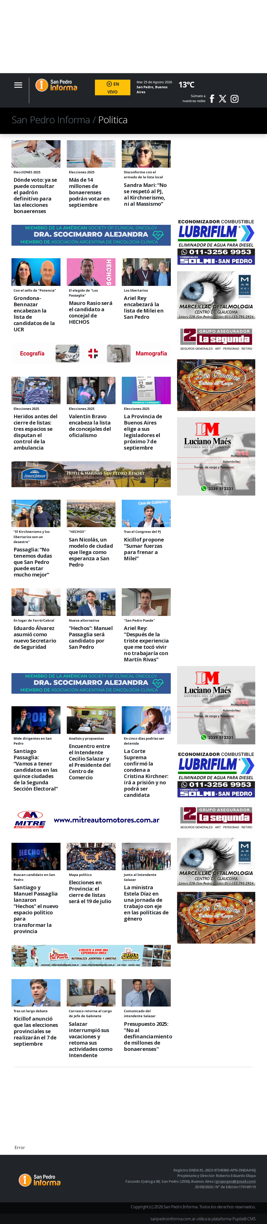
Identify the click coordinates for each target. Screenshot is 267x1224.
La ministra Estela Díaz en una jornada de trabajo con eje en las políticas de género (146, 903)
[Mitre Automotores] (91, 819)
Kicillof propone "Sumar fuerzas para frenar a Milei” (144, 549)
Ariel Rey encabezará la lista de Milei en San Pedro (143, 307)
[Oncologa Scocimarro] (91, 235)
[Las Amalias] (216, 384)
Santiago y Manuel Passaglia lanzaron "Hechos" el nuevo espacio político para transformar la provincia (36, 909)
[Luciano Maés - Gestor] (216, 456)
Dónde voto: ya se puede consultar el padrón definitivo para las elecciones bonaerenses (35, 195)
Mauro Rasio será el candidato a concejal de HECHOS (90, 312)
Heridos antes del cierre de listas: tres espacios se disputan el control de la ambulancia (35, 432)
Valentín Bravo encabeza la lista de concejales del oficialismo (90, 425)
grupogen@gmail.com (235, 1181)
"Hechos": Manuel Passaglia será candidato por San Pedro (91, 637)
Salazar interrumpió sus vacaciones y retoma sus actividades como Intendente (90, 1039)
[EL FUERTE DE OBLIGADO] (91, 955)
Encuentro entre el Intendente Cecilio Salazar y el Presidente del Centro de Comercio (90, 762)
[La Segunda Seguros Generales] (216, 339)
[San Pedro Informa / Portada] (56, 85)
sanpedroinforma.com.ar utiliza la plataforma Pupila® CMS (203, 1219)
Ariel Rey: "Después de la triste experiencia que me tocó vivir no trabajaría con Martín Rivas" (146, 644)
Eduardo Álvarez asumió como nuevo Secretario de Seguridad (35, 637)
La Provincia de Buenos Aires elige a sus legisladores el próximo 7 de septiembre (143, 432)
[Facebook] (214, 99)
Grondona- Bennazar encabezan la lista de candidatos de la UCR (34, 314)
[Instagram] (234, 99)
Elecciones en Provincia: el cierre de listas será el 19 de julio (90, 891)
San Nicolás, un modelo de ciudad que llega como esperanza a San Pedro (91, 552)
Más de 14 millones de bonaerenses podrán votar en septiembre (89, 192)
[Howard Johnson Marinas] (91, 474)
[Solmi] (216, 241)
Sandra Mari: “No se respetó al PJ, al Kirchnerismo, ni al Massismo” (145, 194)
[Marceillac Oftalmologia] (216, 295)
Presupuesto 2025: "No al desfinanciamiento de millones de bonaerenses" (146, 1036)
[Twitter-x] (222, 99)
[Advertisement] (133, 36)
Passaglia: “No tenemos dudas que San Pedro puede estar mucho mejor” (33, 562)
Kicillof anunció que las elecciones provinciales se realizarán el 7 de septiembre (36, 1031)
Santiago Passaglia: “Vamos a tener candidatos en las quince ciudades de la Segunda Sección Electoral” (36, 770)
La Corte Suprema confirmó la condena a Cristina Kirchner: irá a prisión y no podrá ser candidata (146, 773)
